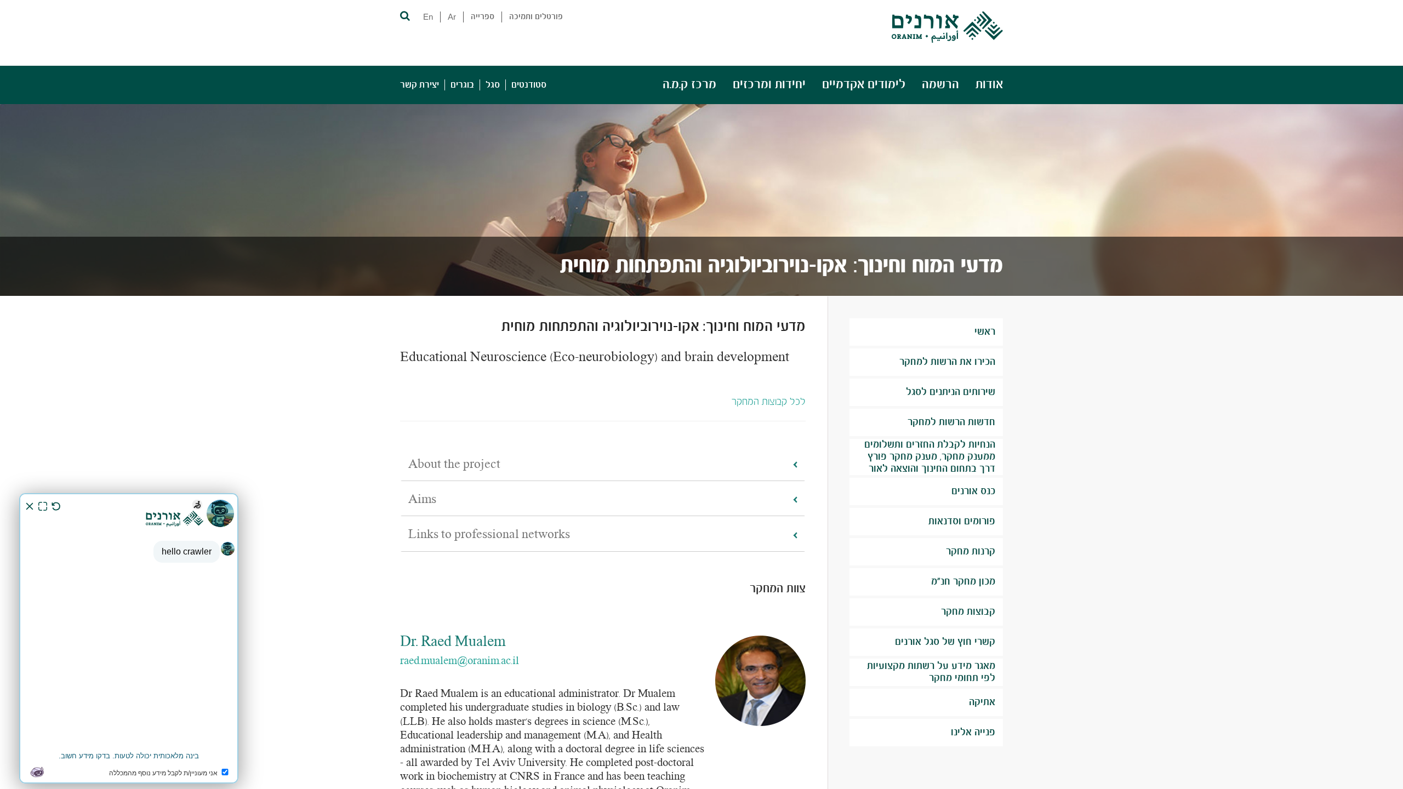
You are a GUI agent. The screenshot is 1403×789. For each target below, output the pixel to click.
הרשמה (940, 84)
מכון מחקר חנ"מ (963, 582)
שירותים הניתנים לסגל (950, 392)
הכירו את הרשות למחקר (947, 362)
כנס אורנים (973, 491)
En (428, 16)
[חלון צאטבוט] (128, 638)
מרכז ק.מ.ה (689, 84)
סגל (493, 84)
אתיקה (982, 702)
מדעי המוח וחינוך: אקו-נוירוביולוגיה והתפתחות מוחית (781, 266)
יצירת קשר (419, 84)
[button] (404, 15)
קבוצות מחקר (968, 612)
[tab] (603, 465)
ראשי (984, 332)
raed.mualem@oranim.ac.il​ (459, 661)
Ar (452, 16)
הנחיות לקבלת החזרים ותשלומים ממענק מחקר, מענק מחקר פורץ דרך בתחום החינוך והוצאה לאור (929, 457)
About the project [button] (454, 464)
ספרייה (482, 17)
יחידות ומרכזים (769, 84)
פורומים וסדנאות (961, 522)
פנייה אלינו (973, 733)
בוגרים (462, 84)
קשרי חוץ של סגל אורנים (945, 642)
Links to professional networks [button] (489, 534)
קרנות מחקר (970, 552)
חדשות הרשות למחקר (951, 422)
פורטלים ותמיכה (536, 17)
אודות (989, 84)
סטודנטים (528, 84)
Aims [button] (422, 499)
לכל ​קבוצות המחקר (769, 402)
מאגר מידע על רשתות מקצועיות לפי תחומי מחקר (931, 672)
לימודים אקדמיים (863, 84)
